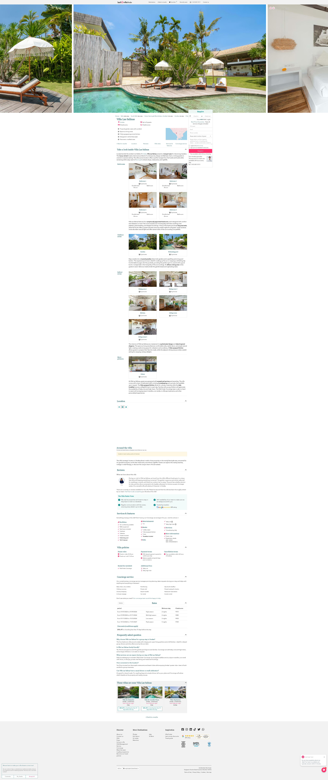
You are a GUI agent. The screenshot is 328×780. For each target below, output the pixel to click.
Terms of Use (200, 145)
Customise (8, 776)
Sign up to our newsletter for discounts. (200, 147)
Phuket (135, 734)
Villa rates (158, 144)
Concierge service (181, 144)
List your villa (121, 742)
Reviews (145, 144)
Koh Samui (136, 736)
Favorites (174, 2)
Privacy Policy (196, 772)
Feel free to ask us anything (133, 492)
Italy (150, 734)
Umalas (122, 122)
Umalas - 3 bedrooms (152, 701)
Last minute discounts (172, 736)
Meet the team (121, 750)
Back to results (163, 2)
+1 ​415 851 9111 (195, 2)
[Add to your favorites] (164, 58)
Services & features (169, 145)
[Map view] (122, 406)
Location (134, 144)
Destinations (152, 2)
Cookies (203, 772)
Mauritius (136, 740)
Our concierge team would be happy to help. (147, 598)
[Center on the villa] (126, 406)
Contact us (206, 2)
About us (119, 734)
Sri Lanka (135, 738)
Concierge (120, 748)
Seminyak (139, 160)
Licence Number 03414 (204, 770)
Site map (209, 772)
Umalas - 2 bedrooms (128, 701)
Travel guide (169, 738)
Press (118, 740)
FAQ (118, 738)
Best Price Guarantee (197, 122)
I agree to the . (197, 145)
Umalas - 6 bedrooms (175, 701)
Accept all (31, 776)
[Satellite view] (119, 406)
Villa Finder (168, 734)
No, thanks (20, 776)
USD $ (120, 603)
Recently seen (183, 2)
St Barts (151, 736)
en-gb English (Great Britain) (131, 768)
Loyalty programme (123, 752)
